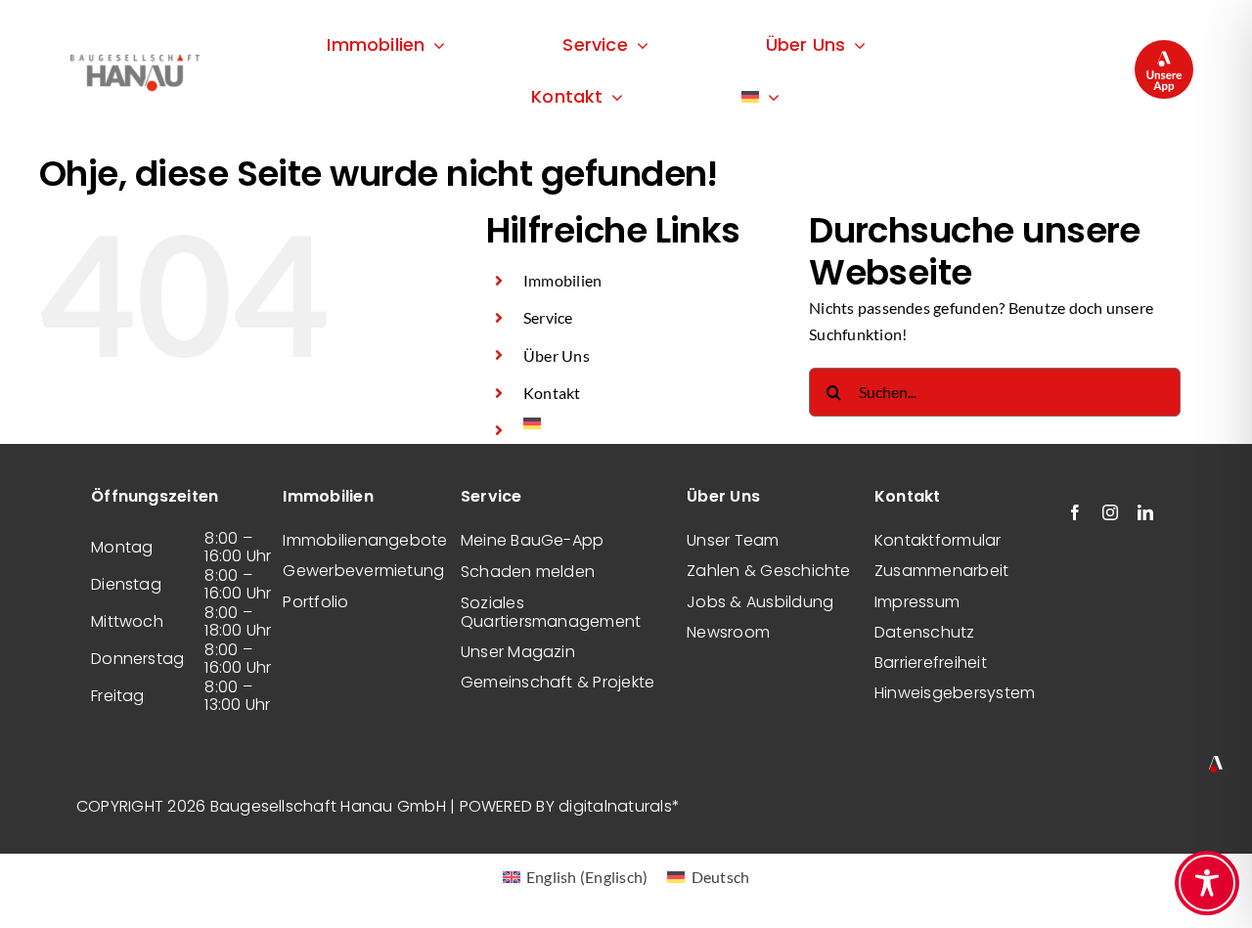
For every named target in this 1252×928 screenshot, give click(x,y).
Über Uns (556, 355)
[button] (43, 885)
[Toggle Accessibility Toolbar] (1207, 883)
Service (548, 317)
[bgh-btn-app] (1164, 47)
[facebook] (1075, 512)
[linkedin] (1145, 512)
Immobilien (562, 280)
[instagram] (1110, 512)
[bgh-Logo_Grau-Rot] (134, 55)
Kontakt (552, 392)
